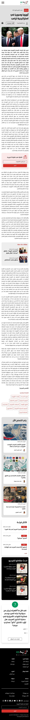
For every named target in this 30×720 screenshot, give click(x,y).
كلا (25, 633)
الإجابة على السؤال (15, 639)
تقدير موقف (25, 664)
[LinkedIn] (5, 701)
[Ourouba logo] (15, 3)
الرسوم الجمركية (24, 401)
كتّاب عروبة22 (25, 696)
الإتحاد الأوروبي (15, 397)
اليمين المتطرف (14, 401)
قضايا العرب (25, 659)
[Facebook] (19, 701)
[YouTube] (15, 701)
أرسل (15, 165)
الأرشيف (26, 684)
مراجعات (12, 664)
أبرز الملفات (25, 667)
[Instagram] (22, 701)
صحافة (26, 10)
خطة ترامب (5, 404)
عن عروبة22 (25, 693)
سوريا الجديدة (24, 397)
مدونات (12, 679)
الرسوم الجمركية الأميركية (21, 408)
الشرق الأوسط (24, 404)
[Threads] (7, 701)
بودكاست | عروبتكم (9, 693)
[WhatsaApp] (3, 701)
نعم (24, 629)
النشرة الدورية (24, 681)
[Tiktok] (12, 701)
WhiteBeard (25, 716)
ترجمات (12, 681)
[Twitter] (17, 701)
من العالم (12, 674)
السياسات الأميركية (14, 404)
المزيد (25, 553)
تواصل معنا (11, 696)
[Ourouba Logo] (22, 655)
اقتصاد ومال (25, 671)
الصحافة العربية (23, 412)
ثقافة (13, 659)
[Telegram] (10, 701)
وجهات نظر (25, 662)
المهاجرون (10, 408)
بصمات (12, 662)
